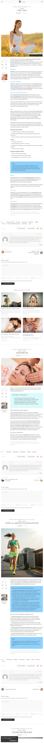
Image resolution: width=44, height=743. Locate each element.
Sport (3, 661)
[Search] (42, 1)
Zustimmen (13, 740)
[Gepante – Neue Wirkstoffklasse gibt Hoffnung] (4, 406)
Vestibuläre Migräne (28, 308)
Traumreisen (24, 223)
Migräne (36, 222)
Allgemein (22, 8)
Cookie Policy (10, 738)
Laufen (33, 659)
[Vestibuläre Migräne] (33, 299)
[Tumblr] (6, 64)
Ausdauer (15, 659)
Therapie (34, 451)
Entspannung (24, 222)
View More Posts (39, 234)
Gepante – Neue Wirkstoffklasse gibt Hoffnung (4, 410)
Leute (29, 331)
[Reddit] (2, 68)
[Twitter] (6, 61)
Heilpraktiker (22, 451)
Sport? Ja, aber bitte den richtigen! (10, 308)
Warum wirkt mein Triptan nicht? (10, 334)
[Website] (39, 245)
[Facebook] (2, 61)
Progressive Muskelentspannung (13, 223)
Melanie (11, 234)
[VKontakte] (6, 68)
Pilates (3, 223)
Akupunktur (4, 81)
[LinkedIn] (41, 245)
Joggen (28, 659)
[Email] (41, 228)
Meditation (31, 222)
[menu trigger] (2, 1)
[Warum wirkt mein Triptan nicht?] (11, 325)
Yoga (30, 223)
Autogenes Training (10, 222)
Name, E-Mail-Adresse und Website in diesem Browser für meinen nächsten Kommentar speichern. (17, 280)
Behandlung (16, 451)
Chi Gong (18, 222)
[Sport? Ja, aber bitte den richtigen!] (11, 299)
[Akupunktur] (4, 77)
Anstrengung (9, 659)
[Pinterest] (2, 64)
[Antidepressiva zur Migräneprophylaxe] (33, 325)
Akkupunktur (9, 451)
